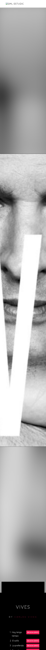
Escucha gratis (33, 632)
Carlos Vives (26, 617)
